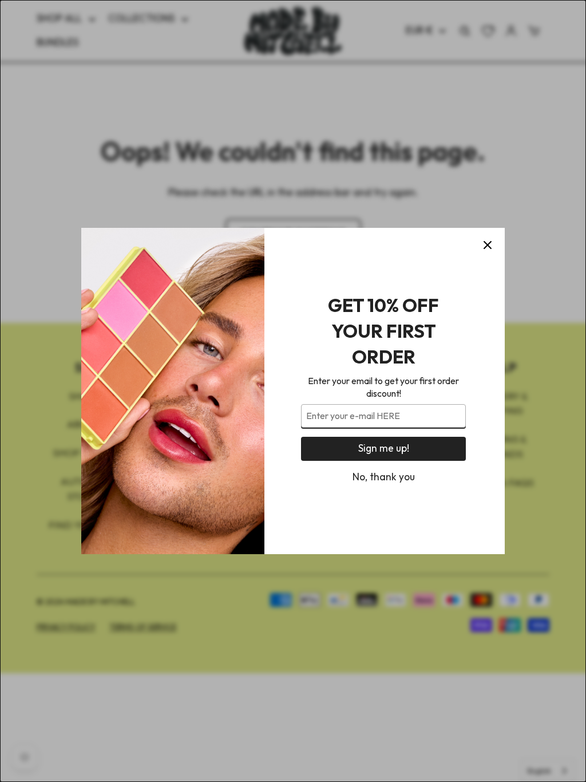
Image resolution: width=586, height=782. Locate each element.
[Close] (488, 245)
